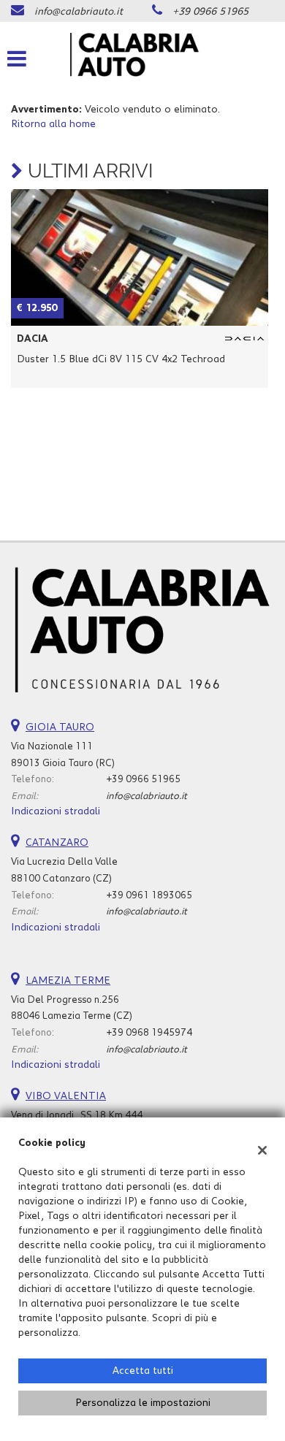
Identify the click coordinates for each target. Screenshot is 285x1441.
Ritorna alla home (53, 124)
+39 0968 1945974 (149, 1033)
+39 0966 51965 (210, 12)
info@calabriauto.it (78, 12)
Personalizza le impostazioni (142, 1403)
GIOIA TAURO (60, 727)
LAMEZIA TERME (68, 981)
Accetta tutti (143, 1371)
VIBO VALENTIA (66, 1096)
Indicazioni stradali (55, 811)
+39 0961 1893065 (149, 895)
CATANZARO (57, 843)
